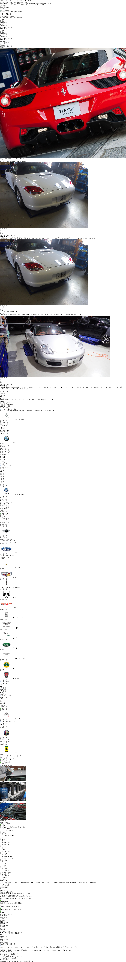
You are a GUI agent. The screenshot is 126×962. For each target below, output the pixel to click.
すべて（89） (4, 683)
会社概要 (2, 5)
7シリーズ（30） (5, 454)
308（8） (2, 703)
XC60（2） (3, 692)
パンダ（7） (4, 726)
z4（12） (2, 462)
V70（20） (3, 691)
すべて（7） (4, 579)
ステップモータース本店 (7, 955)
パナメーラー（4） (6, 521)
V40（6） (3, 686)
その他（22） (4, 744)
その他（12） (4, 727)
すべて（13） (4, 754)
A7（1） (2, 476)
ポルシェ (13, 158)
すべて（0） (4, 609)
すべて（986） (4, 536)
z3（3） (2, 461)
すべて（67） (4, 697)
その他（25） (4, 544)
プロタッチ (3, 24)
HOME (2, 19)
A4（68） (3, 472)
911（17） (3, 516)
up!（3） (2, 497)
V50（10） (3, 688)
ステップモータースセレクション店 (11, 956)
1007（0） (3, 699)
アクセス (2, 8)
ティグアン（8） (5, 504)
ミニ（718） (4, 537)
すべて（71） (4, 639)
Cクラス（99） (4, 425)
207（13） (3, 700)
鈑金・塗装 (3, 25)
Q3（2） (2, 479)
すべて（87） (4, 723)
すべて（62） (4, 554)
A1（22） (3, 468)
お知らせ (2, 923)
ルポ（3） (3, 510)
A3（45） (3, 470)
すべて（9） (4, 589)
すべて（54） (4, 720)
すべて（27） (4, 680)
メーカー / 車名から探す (7, 404)
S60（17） (3, 684)
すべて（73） (4, 515)
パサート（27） (5, 507)
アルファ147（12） (6, 739)
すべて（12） (4, 670)
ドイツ (7, 158)
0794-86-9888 (5, 10)
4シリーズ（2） (5, 450)
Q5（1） (2, 481)
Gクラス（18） (4, 428)
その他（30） (4, 486)
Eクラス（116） (5, 427)
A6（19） (3, 475)
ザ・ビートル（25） (6, 502)
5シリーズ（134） (5, 451)
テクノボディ (4, 959)
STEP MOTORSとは (6, 27)
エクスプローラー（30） (7, 555)
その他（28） (4, 558)
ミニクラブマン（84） (7, 539)
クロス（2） (4, 499)
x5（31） (2, 459)
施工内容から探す (5, 406)
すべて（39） (4, 649)
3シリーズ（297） (5, 448)
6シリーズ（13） (5, 453)
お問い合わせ (4, 28)
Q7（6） (2, 482)
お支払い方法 (4, 925)
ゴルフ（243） (4, 500)
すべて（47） (4, 738)
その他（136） (4, 433)
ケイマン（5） (4, 519)
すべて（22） (4, 568)
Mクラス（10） (4, 430)
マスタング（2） (5, 557)
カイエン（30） (5, 518)
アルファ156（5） (5, 741)
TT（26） (3, 484)
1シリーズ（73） (5, 445)
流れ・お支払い (5, 7)
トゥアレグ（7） (5, 505)
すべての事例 (4, 822)
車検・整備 (3, 22)
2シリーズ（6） (5, 446)
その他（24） (4, 694)
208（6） (2, 702)
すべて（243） (4, 467)
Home (1, 158)
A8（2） (2, 478)
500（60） (3, 724)
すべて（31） (4, 710)
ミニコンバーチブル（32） (8, 542)
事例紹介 (2, 21)
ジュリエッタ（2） (6, 742)
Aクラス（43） (4, 422)
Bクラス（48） (4, 424)
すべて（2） (4, 757)
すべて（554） (4, 421)
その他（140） (4, 512)
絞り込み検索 (4, 407)
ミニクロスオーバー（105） (8, 540)
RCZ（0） (3, 705)
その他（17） (4, 464)
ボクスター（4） (5, 522)
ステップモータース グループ (9, 953)
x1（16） (2, 456)
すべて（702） (4, 443)
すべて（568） (4, 496)
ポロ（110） (4, 508)
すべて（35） (4, 760)
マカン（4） (4, 524)
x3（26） (2, 457)
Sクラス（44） (4, 432)
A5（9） (2, 473)
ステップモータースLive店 (8, 958)
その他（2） (4, 526)
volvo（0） (3, 689)
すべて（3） (4, 659)
